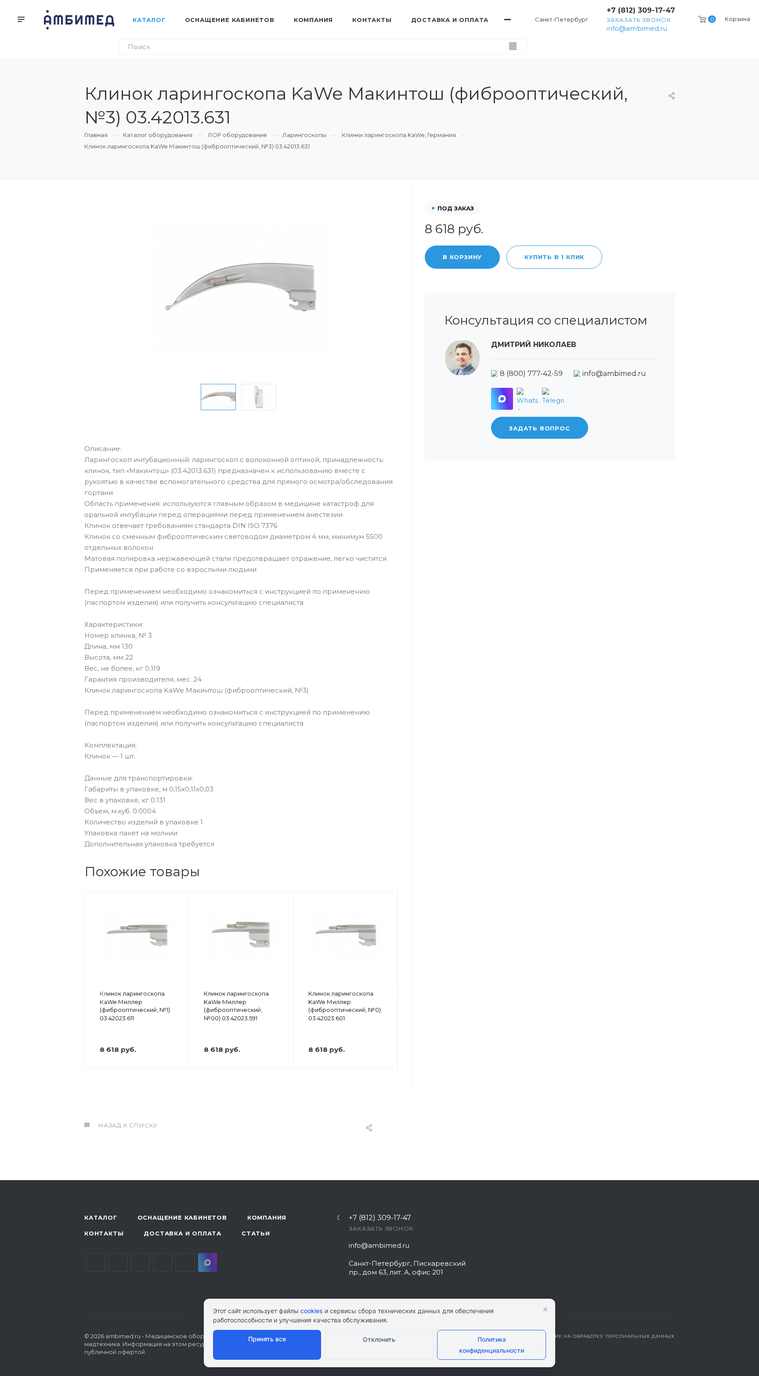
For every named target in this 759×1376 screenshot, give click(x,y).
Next (295, 397)
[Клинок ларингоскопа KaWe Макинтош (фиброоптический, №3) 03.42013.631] (241, 289)
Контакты (103, 1233)
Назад (95, 993)
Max (207, 1262)
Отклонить (379, 1339)
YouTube (140, 1262)
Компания (266, 1217)
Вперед (387, 993)
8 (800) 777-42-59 (531, 373)
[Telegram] (553, 399)
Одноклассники (162, 1262)
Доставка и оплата (182, 1233)
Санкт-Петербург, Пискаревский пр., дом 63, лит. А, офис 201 (407, 1267)
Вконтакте (95, 1262)
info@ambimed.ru (637, 28)
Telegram (117, 1262)
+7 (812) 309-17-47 (641, 10)
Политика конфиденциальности (491, 1345)
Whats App (185, 1262)
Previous (187, 397)
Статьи (256, 1233)
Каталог (100, 1217)
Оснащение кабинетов (182, 1217)
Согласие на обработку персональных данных (604, 1336)
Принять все (267, 1339)
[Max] (502, 399)
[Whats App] (528, 399)
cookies (311, 1311)
